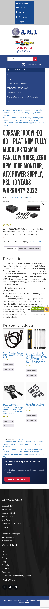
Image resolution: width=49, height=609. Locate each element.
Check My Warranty (16, 479)
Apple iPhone (12, 75)
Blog (4, 561)
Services (5, 558)
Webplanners (24, 602)
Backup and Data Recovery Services (17, 575)
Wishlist (21, 8)
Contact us (6, 572)
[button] (43, 204)
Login (21, 22)
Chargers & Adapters (14, 93)
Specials (5, 565)
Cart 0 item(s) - (35, 64)
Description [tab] (11, 249)
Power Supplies (35, 241)
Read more (8, 365)
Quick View (8, 369)
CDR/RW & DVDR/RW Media (17, 88)
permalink (19, 439)
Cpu (8, 102)
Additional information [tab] (29, 249)
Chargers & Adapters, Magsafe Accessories (22, 97)
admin (29, 197)
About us (5, 568)
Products (6, 554)
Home (4, 551)
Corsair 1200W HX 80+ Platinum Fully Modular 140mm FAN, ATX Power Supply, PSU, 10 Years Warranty (22, 112)
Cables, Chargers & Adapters (17, 84)
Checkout (23, 17)
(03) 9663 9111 (25, 51)
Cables (9, 79)
